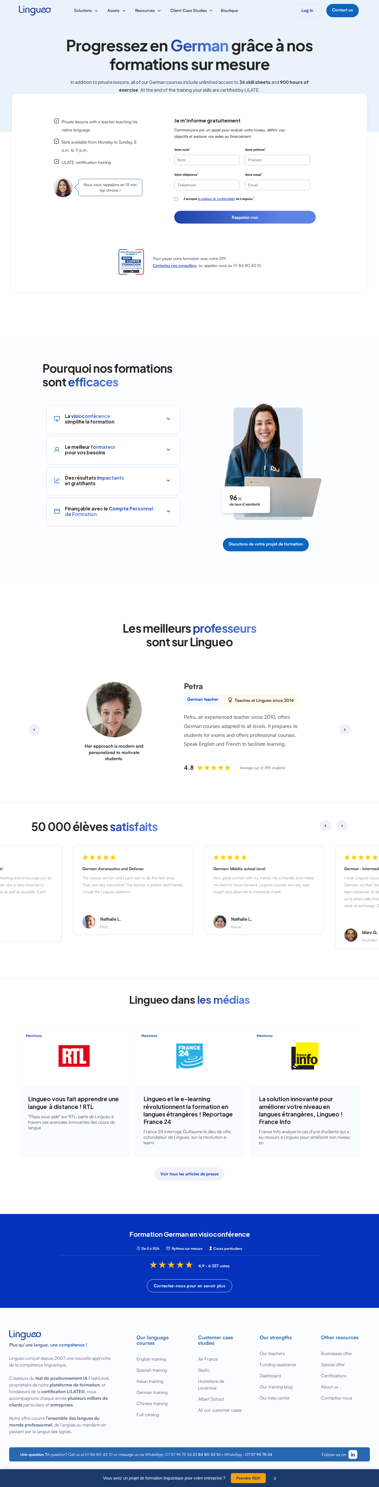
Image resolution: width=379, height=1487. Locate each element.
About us (329, 1387)
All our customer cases (220, 1410)
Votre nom (182, 149)
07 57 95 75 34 (258, 1454)
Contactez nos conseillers (174, 265)
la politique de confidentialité (216, 199)
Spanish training (152, 1370)
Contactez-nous (336, 1398)
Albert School (211, 1399)
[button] (86, 10)
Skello (204, 1370)
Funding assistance (278, 1364)
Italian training (150, 1381)
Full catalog (148, 1414)
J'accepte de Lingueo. (218, 199)
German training (152, 1392)
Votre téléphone (186, 174)
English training (151, 1359)
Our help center (275, 1398)
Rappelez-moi (245, 217)
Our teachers (272, 1353)
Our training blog (276, 1387)
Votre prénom (255, 149)
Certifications (333, 1375)
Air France (208, 1359)
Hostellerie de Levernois (211, 1384)
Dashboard (270, 1375)
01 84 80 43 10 (207, 1454)
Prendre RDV (248, 1478)
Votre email (253, 174)
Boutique (229, 10)
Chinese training (152, 1403)
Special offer (333, 1364)
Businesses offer (336, 1353)
